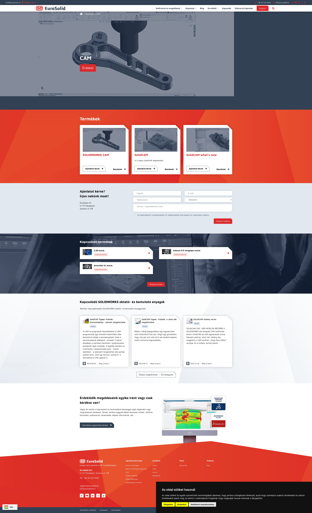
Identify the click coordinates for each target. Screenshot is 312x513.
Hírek (154, 469)
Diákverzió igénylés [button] (244, 8)
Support (262, 8)
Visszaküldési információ (134, 482)
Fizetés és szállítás (131, 476)
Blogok (93, 326)
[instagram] (302, 2)
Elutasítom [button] (181, 504)
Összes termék (156, 284)
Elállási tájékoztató (132, 479)
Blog (208, 465)
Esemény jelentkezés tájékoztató (136, 469)
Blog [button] (202, 8)
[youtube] (296, 2)
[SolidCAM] (156, 139)
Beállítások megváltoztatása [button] (202, 504)
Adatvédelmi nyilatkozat (88, 510)
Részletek (117, 169)
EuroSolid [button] (212, 8)
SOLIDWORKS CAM (96, 155)
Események (156, 476)
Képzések (189, 8)
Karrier (155, 472)
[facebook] (293, 2)
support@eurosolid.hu (89, 486)
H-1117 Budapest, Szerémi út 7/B (94, 473)
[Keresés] (273, 8)
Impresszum (104, 510)
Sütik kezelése (116, 510)
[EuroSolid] (81, 14)
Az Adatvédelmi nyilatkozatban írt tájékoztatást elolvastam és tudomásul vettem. (173, 215)
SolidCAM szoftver (101, 254)
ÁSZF (127, 472)
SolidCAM (141, 155)
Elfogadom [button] (168, 504)
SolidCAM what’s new (201, 155)
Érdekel (87, 68)
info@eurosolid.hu (282, 2)
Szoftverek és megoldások (168, 8)
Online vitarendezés (132, 465)
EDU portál (183, 465)
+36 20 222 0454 (264, 2)
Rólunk (155, 465)
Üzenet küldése (223, 221)
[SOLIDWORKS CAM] (104, 139)
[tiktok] (305, 2)
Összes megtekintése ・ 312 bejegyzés (156, 375)
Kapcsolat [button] (226, 8)
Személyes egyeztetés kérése (95, 425)
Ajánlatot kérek (92, 169)
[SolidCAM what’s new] (207, 139)
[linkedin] (299, 2)
